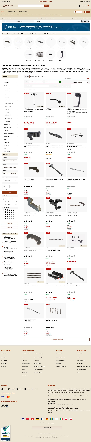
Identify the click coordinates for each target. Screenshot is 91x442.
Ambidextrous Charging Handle (74, 285)
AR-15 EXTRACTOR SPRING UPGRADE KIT (76, 249)
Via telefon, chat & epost (9, 242)
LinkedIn (28, 389)
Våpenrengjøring (37, 363)
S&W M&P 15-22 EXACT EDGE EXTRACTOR (33, 249)
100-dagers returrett (85, 1)
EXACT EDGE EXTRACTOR (29, 179)
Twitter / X (36, 389)
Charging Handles (27, 125)
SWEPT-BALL (48, 109)
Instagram (12, 389)
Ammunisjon (36, 360)
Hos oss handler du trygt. (9, 252)
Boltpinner (68, 160)
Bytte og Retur (59, 363)
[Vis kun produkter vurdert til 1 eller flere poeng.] (9, 218)
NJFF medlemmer (26, 354)
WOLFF (47, 247)
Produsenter (23, 11)
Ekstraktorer (26, 194)
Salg (88, 11)
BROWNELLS (28, 71)
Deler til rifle (24, 360)
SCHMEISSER (69, 283)
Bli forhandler (80, 363)
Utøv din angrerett (81, 360)
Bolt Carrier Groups (49, 160)
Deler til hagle (25, 366)
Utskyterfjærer (26, 301)
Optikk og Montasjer (38, 357)
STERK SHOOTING (49, 108)
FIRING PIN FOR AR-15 (29, 320)
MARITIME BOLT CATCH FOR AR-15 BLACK (55, 214)
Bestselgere (3, 357)
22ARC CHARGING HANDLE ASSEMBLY (54, 179)
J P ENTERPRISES (42, 71)
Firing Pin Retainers (49, 335)
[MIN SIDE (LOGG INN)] (79, 6)
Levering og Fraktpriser (61, 366)
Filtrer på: (27, 81)
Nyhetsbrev (3, 366)
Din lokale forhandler (60, 357)
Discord (5, 389)
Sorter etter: (28, 85)
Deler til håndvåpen (26, 363)
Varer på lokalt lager (38, 369)
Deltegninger (11, 11)
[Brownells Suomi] (56, 419)
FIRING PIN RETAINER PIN (51, 320)
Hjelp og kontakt (6, 1)
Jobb (78, 372)
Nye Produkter (4, 360)
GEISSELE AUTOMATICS (50, 212)
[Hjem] (3, 21)
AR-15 (72, 71)
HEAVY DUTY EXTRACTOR (73, 214)
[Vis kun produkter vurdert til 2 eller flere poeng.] (9, 216)
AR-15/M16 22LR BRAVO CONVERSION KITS (55, 285)
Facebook (21, 389)
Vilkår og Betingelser (60, 360)
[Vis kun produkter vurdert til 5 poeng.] (9, 210)
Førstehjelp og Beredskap (39, 366)
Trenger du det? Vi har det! (9, 238)
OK (10, 192)
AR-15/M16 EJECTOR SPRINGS (31, 285)
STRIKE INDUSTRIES (28, 143)
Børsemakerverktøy (38, 354)
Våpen (23, 357)
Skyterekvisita (25, 375)
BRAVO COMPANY (70, 247)
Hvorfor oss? (59, 354)
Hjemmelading (25, 372)
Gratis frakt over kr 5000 (45, 1)
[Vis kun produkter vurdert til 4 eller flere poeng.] (9, 212)
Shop (2, 11)
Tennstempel (69, 194)
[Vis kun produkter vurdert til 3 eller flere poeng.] (9, 214)
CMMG (33, 71)
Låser (25, 160)
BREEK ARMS (26, 108)
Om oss (78, 357)
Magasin (23, 369)
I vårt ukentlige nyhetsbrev (9, 258)
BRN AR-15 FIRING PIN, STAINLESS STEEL (76, 179)
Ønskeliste (83, 6)
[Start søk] (46, 6)
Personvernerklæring (81, 369)
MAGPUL (68, 108)
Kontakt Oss (79, 354)
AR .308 (78, 71)
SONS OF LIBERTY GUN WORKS (30, 319)
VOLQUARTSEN (27, 178)
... (66, 86)
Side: (55, 86)
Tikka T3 (67, 71)
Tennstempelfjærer (49, 265)
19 (68, 86)
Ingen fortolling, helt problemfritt (10, 248)
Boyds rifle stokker (38, 372)
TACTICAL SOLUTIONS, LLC (72, 212)
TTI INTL (47, 319)
